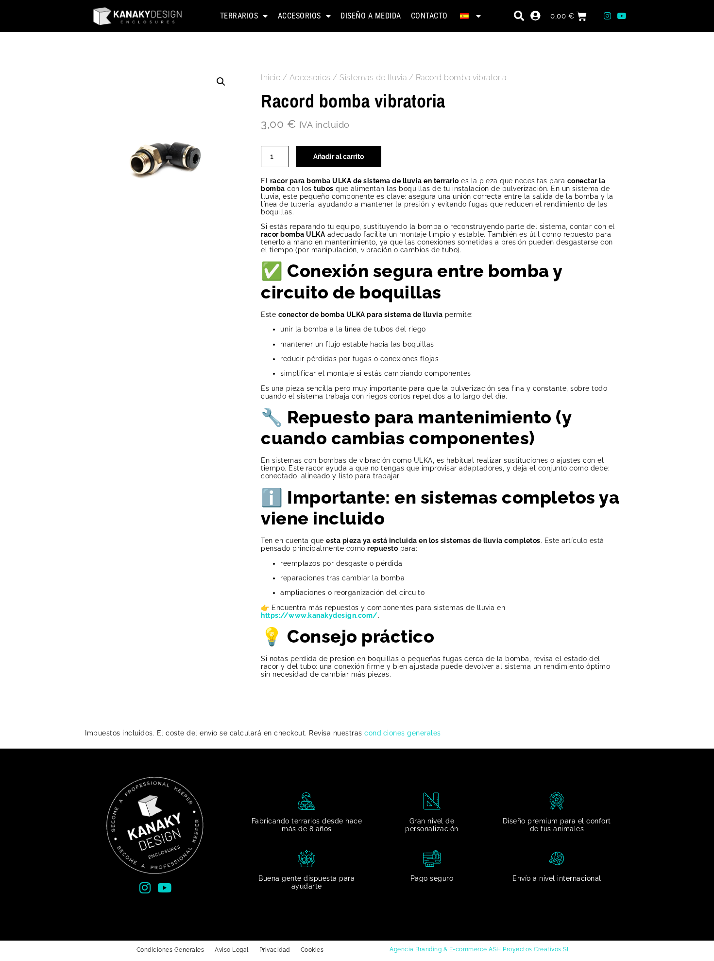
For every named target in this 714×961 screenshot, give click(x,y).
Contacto (429, 15)
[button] (221, 81)
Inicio (270, 77)
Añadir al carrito (338, 156)
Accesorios (299, 15)
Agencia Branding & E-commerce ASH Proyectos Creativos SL (480, 949)
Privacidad (274, 949)
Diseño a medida (370, 15)
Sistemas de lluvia (373, 77)
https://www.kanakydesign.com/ (319, 615)
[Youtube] (622, 16)
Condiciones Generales (170, 949)
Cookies (312, 949)
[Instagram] (607, 16)
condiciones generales (402, 733)
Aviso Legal (232, 949)
